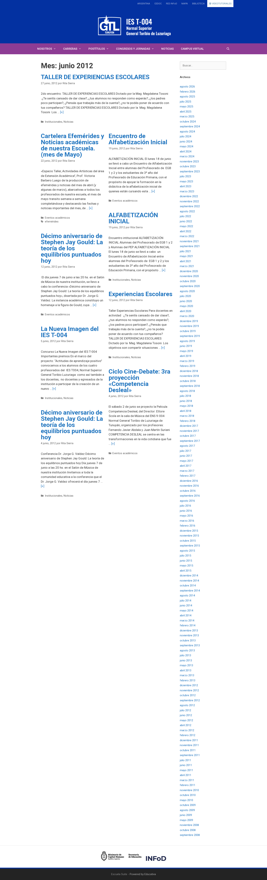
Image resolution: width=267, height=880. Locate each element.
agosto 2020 (187, 291)
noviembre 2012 (189, 690)
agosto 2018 (187, 391)
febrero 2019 (187, 366)
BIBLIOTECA (198, 3)
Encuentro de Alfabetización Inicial (138, 139)
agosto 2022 (187, 211)
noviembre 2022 (189, 201)
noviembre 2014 (189, 580)
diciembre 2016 (189, 480)
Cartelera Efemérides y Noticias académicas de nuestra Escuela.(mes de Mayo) (72, 145)
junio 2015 (186, 560)
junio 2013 (186, 660)
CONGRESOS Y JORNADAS (133, 48)
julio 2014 (185, 600)
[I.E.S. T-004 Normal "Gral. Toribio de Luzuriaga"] (133, 25)
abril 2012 (185, 725)
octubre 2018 (188, 381)
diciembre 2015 (189, 530)
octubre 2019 (188, 331)
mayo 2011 (186, 770)
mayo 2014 (186, 610)
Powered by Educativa (143, 874)
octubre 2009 (188, 805)
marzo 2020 (187, 316)
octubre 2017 (188, 435)
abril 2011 (185, 775)
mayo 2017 (186, 460)
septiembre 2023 (190, 171)
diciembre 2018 (189, 371)
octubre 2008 (188, 830)
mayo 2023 (186, 181)
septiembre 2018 (190, 386)
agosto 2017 (187, 445)
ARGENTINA (143, 3)
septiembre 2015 (190, 545)
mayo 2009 (186, 820)
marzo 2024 (187, 156)
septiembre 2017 (190, 441)
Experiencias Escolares (140, 294)
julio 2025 (185, 101)
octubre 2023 (188, 166)
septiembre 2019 (190, 336)
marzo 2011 (187, 780)
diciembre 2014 (189, 575)
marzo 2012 (187, 730)
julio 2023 (185, 176)
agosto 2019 (187, 341)
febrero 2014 (187, 625)
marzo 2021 (187, 266)
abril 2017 (185, 465)
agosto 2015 (187, 550)
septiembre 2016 (190, 495)
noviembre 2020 (189, 276)
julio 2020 (185, 296)
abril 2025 (185, 111)
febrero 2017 (187, 475)
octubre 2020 (188, 281)
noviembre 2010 (189, 790)
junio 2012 (186, 715)
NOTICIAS (167, 48)
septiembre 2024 (190, 126)
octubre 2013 (188, 640)
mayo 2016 (186, 515)
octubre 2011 (188, 750)
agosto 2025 (187, 96)
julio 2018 (185, 396)
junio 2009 (186, 815)
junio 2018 (186, 401)
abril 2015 (185, 570)
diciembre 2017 (189, 425)
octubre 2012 (188, 695)
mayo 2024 (186, 146)
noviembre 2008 (189, 825)
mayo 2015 (186, 565)
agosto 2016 (187, 500)
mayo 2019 (186, 351)
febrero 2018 (187, 421)
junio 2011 (186, 765)
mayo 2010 (186, 800)
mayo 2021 (186, 256)
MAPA (184, 3)
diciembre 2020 (189, 271)
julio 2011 (185, 760)
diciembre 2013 (189, 630)
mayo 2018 (186, 406)
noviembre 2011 (189, 745)
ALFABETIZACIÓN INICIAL (133, 218)
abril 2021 (185, 261)
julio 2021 (185, 251)
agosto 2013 (187, 650)
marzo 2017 (187, 470)
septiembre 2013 (190, 645)
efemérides (51, 221)
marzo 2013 (187, 675)
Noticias (68, 121)
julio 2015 (185, 555)
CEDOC (158, 3)
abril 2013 (185, 670)
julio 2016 (185, 505)
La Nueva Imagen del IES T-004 (70, 332)
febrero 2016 (187, 525)
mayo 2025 (186, 106)
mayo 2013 (186, 665)
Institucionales (53, 121)
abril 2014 (185, 615)
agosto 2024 (187, 131)
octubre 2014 (188, 585)
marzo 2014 (187, 620)
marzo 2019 (187, 361)
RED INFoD (171, 3)
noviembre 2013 (189, 635)
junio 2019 (186, 346)
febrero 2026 (187, 91)
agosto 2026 (187, 86)
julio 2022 (185, 216)
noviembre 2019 (189, 326)
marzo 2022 (187, 236)
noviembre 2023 (189, 161)
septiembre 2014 (190, 590)
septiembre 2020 (190, 286)
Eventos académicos (57, 217)
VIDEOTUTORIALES (221, 3)
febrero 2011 (187, 785)
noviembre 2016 (189, 485)
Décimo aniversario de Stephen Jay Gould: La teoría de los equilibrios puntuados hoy (72, 248)
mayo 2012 (186, 720)
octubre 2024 (188, 121)
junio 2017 (186, 455)
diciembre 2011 (189, 740)
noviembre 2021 (189, 241)
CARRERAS (70, 48)
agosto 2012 (187, 705)
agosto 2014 (187, 595)
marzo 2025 (187, 116)
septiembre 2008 (190, 835)
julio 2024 (185, 136)
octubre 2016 (188, 490)
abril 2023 (185, 186)
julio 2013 (185, 655)
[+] (62, 112)
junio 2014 (186, 605)
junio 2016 (186, 510)
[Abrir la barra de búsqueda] (228, 48)
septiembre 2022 (190, 206)
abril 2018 (185, 411)
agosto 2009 (187, 810)
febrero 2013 (187, 680)
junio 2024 (186, 141)
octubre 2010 (188, 795)
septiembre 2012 (190, 700)
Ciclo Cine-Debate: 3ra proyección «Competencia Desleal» (139, 381)
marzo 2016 (187, 520)
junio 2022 (186, 221)
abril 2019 (185, 356)
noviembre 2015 (189, 535)
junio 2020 (186, 301)
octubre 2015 (188, 540)
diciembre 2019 (189, 321)
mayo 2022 (186, 226)
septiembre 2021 (190, 246)
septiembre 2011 (190, 755)
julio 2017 (185, 451)
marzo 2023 (187, 191)
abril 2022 (185, 231)
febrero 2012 (187, 735)
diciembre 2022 (189, 196)
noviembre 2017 (189, 431)
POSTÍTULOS (96, 48)
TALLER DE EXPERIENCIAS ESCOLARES (95, 77)
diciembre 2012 (189, 685)
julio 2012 (185, 710)
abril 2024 (185, 151)
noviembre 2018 (189, 376)
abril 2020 (185, 311)
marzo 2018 (187, 416)
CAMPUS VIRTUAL (192, 48)
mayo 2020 (186, 306)
